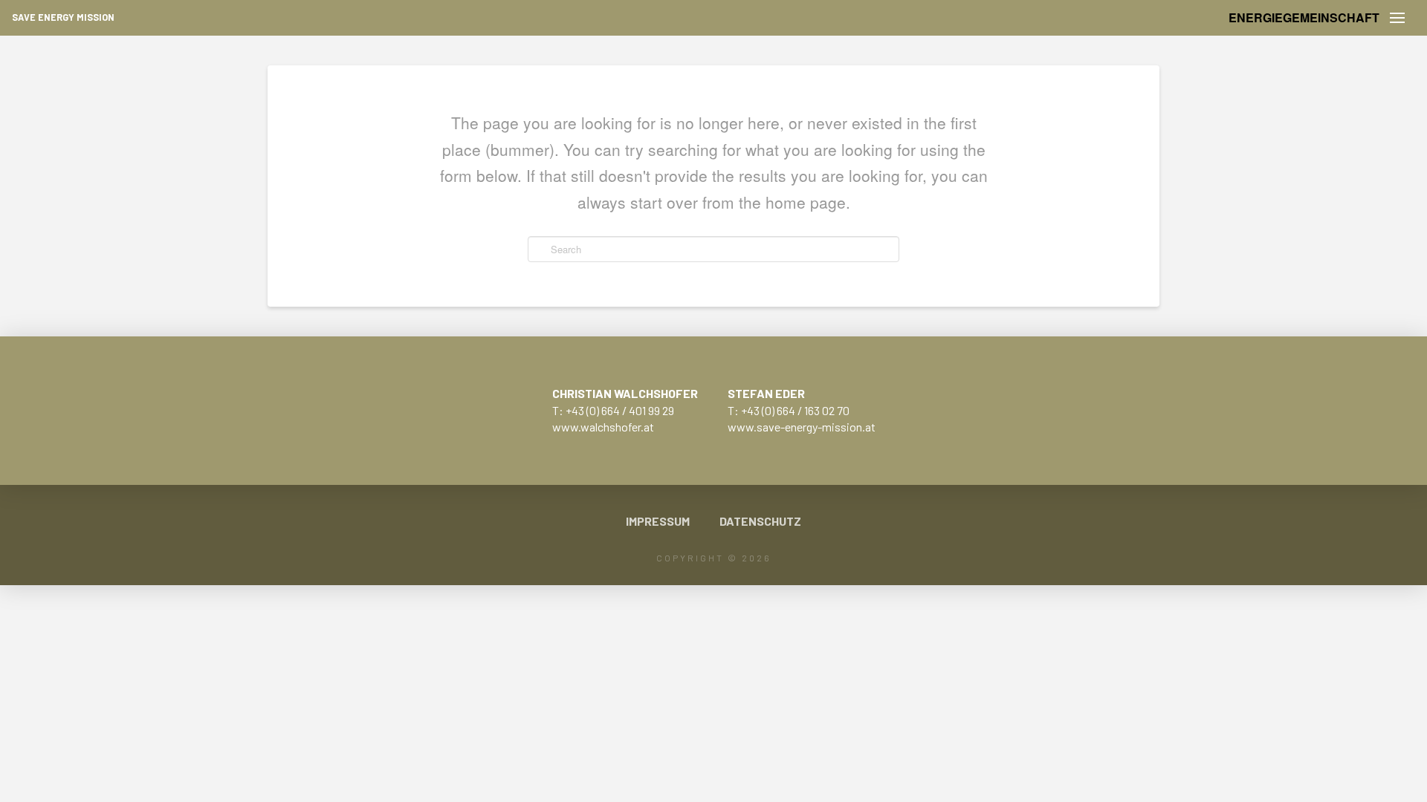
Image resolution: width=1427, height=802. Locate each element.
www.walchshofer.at (603, 427)
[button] (1397, 18)
